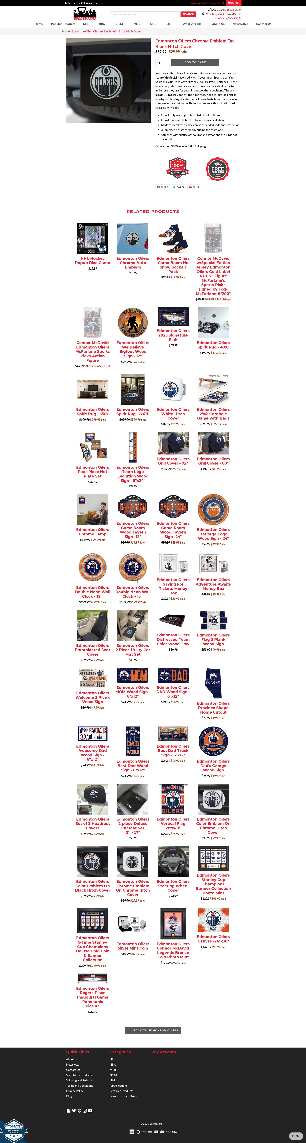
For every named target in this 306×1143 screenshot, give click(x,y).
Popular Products (63, 24)
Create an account (212, 3)
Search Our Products (79, 1075)
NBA (105, 24)
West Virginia (195, 24)
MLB (140, 24)
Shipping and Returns (79, 1080)
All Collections (118, 1085)
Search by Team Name (123, 1096)
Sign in (194, 3)
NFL (89, 24)
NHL (156, 24)
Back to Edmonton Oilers (155, 1030)
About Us (218, 24)
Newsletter (240, 24)
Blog (69, 1096)
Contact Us (263, 24)
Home (39, 24)
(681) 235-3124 (231, 9)
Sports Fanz (156, 1123)
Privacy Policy (74, 1091)
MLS (173, 24)
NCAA (122, 24)
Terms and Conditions (79, 1085)
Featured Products (121, 1091)
